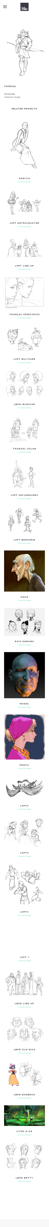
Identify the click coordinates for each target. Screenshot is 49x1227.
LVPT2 (24, 912)
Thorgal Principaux (24, 314)
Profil (25, 765)
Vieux (25, 597)
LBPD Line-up (24, 1003)
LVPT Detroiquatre (24, 223)
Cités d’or (24, 1131)
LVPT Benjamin (24, 540)
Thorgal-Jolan (24, 448)
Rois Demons (24, 641)
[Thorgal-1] (24, 82)
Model (24, 703)
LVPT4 (24, 806)
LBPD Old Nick (24, 1049)
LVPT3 (24, 853)
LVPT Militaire (24, 359)
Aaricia (24, 178)
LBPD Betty (24, 1178)
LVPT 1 (24, 957)
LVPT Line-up (24, 266)
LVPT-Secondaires (24, 495)
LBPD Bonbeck (24, 1094)
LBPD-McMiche (24, 404)
